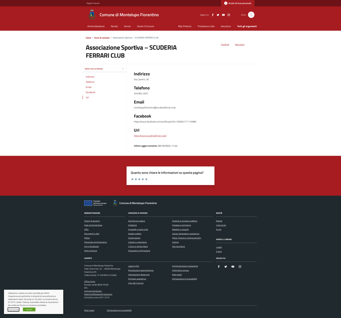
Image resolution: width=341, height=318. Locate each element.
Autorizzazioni (134, 237)
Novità (114, 26)
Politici (87, 237)
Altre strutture (90, 250)
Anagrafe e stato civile (138, 229)
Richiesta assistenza (137, 278)
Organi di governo (92, 220)
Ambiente (132, 225)
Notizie (219, 220)
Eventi (219, 251)
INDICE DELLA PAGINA (94, 68)
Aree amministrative (93, 225)
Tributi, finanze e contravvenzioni (186, 237)
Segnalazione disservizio (138, 274)
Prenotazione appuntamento (141, 270)
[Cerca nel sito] (251, 15)
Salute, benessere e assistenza (185, 233)
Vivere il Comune (145, 26)
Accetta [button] (29, 309)
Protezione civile (206, 26)
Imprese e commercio (181, 225)
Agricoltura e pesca (136, 220)
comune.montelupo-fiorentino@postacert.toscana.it (98, 292)
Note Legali (89, 310)
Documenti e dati (91, 233)
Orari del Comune (135, 283)
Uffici (86, 229)
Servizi (127, 26)
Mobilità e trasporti (180, 229)
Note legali (177, 274)
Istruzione (226, 26)
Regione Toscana (93, 3)
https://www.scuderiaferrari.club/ (150, 135)
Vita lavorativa (178, 246)
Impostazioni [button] (13, 309)
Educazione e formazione (139, 250)
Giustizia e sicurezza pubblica (184, 220)
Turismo (175, 242)
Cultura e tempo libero (138, 246)
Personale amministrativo (95, 242)
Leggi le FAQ (133, 266)
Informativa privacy (180, 270)
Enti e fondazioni (91, 246)
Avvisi (218, 229)
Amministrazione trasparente (185, 266)
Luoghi (219, 247)
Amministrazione (96, 26)
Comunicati (221, 225)
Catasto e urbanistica (137, 242)
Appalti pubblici (134, 233)
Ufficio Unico (89, 281)
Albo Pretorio (184, 26)
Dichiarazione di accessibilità (184, 278)
